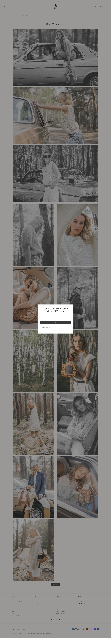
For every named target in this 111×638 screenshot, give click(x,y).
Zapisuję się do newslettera (55, 322)
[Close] (71, 305)
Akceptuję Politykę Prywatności (47, 327)
